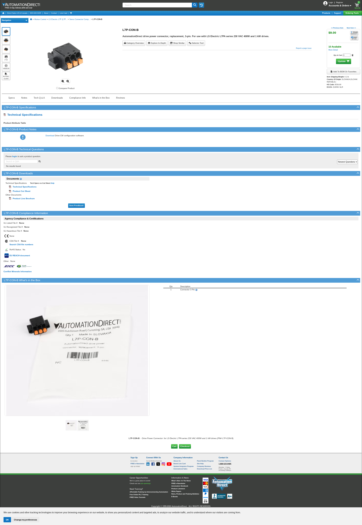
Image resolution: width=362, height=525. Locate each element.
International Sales (180, 469)
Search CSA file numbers (21, 244)
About (46, 13)
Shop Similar (179, 43)
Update (342, 61)
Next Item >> (351, 28)
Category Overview (135, 43)
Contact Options (225, 461)
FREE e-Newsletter (178, 483)
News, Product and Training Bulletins (185, 494)
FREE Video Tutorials (137, 497)
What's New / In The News (181, 481)
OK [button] (7, 519)
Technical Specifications (24, 114)
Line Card (63, 13)
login (14, 156)
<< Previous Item (337, 28)
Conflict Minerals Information (18, 271)
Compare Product (66, 88)
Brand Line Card (180, 463)
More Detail (333, 50)
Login (331, 2)
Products (326, 13)
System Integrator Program (184, 466)
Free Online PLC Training (139, 494)
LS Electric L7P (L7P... (58, 19)
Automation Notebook (179, 486)
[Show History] (201, 5)
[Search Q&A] (39, 161)
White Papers (176, 491)
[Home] (3, 13)
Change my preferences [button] (25, 519)
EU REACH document (19, 255)
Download (50, 135)
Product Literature (178, 488)
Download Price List (204, 469)
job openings (146, 483)
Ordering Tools (352, 13)
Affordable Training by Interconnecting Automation (149, 492)
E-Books (174, 496)
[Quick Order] (71, 13)
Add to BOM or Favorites (344, 71)
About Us (177, 461)
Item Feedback (76, 205)
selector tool (197, 43)
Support (338, 13)
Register (339, 2)
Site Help (200, 463)
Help (52, 183)
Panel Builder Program (205, 461)
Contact (54, 13)
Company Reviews (204, 466)
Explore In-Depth (158, 43)
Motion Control (40, 19)
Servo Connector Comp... (79, 19)
